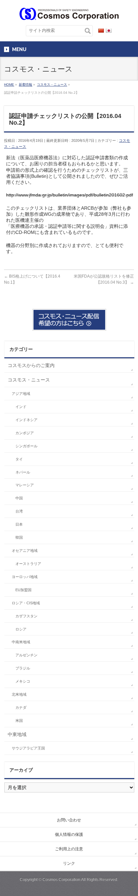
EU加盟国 (23, 590)
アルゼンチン (26, 655)
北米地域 (19, 694)
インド (20, 407)
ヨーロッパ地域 (25, 577)
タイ (19, 459)
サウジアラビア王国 (28, 748)
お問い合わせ (69, 820)
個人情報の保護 (69, 834)
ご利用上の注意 (69, 849)
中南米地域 (21, 642)
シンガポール (26, 446)
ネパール (22, 472)
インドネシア (26, 420)
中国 (19, 498)
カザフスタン (26, 616)
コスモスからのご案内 (31, 365)
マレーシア (24, 485)
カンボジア (24, 433)
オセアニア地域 (25, 550)
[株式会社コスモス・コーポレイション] (68, 12)
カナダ (20, 707)
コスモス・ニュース (29, 379)
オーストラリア (28, 564)
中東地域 (17, 734)
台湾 (19, 511)
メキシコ (22, 681)
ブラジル (22, 668)
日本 (19, 524)
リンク (69, 863)
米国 (19, 721)
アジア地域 (21, 394)
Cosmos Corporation (61, 879)
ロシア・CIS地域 (26, 603)
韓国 (19, 537)
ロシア (20, 629)
